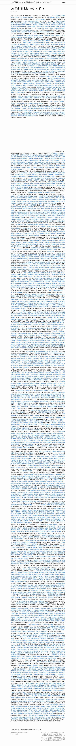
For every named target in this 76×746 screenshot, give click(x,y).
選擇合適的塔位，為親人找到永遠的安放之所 (42, 265)
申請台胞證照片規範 (44, 267)
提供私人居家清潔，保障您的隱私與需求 (39, 164)
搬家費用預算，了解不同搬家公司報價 (22, 578)
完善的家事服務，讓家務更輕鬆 (42, 694)
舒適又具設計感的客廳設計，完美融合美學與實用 (41, 713)
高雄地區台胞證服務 (56, 531)
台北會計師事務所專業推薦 (43, 40)
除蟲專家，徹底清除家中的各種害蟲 (41, 695)
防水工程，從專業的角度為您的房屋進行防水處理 (48, 328)
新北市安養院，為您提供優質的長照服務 (33, 569)
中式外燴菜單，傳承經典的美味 (38, 339)
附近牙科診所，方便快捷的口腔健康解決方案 (43, 587)
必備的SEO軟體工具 (32, 546)
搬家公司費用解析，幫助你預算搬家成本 (35, 342)
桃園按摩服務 (54, 621)
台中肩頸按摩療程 (36, 281)
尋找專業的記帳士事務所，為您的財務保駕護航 (46, 497)
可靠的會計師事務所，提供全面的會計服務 (41, 240)
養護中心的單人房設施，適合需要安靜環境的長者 (25, 215)
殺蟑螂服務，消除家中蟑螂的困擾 (28, 176)
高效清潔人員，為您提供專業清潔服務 (55, 108)
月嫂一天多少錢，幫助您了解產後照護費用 (39, 264)
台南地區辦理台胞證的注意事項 (56, 181)
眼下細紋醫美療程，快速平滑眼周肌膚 (26, 244)
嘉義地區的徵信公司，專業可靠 (50, 365)
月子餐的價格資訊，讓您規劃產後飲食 (42, 51)
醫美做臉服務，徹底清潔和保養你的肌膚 (22, 347)
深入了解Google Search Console (25, 619)
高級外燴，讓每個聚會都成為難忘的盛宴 (49, 515)
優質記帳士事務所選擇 (27, 206)
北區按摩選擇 (53, 322)
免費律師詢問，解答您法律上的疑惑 (37, 114)
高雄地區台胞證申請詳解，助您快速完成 (26, 487)
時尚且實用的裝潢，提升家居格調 (19, 69)
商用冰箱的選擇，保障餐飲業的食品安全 (21, 30)
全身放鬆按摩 (43, 401)
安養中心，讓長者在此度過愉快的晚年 (32, 274)
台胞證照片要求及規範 (36, 551)
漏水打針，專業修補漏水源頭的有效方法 (32, 460)
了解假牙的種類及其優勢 (37, 417)
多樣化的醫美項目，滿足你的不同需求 (33, 37)
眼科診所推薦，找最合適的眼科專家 (29, 235)
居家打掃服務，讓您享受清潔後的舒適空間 (34, 167)
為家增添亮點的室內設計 (30, 385)
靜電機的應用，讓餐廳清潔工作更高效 (27, 203)
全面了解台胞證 (20, 342)
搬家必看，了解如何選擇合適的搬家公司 (37, 610)
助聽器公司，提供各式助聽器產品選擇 (34, 712)
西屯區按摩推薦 (56, 442)
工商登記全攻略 (32, 196)
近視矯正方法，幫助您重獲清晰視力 (35, 262)
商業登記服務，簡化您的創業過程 (46, 701)
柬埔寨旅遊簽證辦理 (16, 219)
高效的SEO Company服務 (39, 174)
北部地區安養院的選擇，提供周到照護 (27, 201)
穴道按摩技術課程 (29, 110)
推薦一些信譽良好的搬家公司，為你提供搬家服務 (37, 273)
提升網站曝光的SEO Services (20, 285)
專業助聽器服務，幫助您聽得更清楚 (35, 296)
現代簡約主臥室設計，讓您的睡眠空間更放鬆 (49, 649)
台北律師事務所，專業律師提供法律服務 (22, 510)
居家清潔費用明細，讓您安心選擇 (41, 344)
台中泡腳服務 (20, 221)
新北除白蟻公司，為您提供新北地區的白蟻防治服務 (34, 58)
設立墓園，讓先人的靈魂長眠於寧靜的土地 (48, 303)
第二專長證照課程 (52, 378)
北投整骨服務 (35, 515)
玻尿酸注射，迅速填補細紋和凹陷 (39, 217)
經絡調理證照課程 (54, 556)
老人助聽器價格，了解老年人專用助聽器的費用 (39, 26)
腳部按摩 (23, 692)
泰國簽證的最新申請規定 (29, 40)
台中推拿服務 (50, 251)
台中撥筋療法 (21, 239)
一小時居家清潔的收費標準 (57, 267)
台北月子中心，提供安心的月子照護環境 (26, 362)
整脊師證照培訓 (43, 299)
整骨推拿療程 (34, 160)
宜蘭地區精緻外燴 (39, 103)
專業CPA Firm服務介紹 (28, 280)
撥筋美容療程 (56, 333)
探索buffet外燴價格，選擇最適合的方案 (35, 588)
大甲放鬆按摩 (34, 488)
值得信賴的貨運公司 (41, 372)
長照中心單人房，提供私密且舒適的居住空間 (41, 333)
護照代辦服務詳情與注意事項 (20, 185)
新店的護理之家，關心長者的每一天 (29, 356)
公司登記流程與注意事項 (31, 683)
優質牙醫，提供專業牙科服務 (27, 562)
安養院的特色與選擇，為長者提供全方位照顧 (24, 60)
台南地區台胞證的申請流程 (57, 405)
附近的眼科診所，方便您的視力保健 (20, 563)
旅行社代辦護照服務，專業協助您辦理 (53, 551)
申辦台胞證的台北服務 (54, 596)
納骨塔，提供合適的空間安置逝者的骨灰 (24, 437)
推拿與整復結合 (15, 176)
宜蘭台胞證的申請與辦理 (18, 296)
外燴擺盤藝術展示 (20, 576)
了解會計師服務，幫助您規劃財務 (24, 103)
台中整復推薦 (43, 180)
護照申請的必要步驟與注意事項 (49, 314)
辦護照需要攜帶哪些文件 (18, 442)
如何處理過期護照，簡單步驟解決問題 (34, 156)
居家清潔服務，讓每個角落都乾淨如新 (42, 383)
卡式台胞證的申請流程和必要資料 (20, 594)
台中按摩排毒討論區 (16, 631)
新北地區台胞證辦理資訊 (17, 110)
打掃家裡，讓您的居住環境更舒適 (50, 173)
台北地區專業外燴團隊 (22, 603)
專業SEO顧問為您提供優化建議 (33, 189)
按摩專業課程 (29, 198)
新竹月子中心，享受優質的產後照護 (26, 372)
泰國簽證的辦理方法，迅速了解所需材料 (26, 303)
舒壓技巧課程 (26, 447)
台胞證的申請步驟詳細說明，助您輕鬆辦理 (31, 519)
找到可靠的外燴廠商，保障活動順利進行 (45, 62)
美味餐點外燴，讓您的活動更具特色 (21, 515)
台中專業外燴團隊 (57, 248)
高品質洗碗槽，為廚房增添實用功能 (45, 521)
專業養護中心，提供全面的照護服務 (43, 537)
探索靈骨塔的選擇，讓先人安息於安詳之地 (35, 585)
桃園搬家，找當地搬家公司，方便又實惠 (52, 535)
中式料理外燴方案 (56, 392)
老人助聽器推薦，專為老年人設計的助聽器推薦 (28, 430)
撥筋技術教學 (32, 715)
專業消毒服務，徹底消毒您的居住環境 (45, 192)
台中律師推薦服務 (24, 73)
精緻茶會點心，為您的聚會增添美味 (46, 362)
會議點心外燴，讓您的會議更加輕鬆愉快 (28, 492)
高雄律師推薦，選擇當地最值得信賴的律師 (51, 98)
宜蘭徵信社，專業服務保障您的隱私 (48, 294)
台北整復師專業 (50, 262)
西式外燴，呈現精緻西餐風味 (22, 488)
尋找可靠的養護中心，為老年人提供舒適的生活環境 (24, 183)
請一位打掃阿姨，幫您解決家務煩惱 (53, 579)
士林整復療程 (41, 108)
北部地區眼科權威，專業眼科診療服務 (51, 281)
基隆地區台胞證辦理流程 (24, 32)
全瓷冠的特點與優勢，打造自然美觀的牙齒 (32, 283)
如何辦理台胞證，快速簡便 (36, 422)
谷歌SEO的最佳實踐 (51, 342)
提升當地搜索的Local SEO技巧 (20, 233)
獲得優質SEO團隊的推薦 (49, 540)
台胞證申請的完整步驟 (46, 256)
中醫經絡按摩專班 (35, 53)
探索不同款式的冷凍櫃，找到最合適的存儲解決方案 (35, 556)
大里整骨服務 (59, 228)
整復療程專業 (28, 505)
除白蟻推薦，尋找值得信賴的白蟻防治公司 (48, 158)
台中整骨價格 (35, 670)
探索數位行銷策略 (52, 510)
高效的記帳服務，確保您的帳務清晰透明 (37, 351)
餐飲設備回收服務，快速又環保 (36, 185)
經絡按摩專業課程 (22, 610)
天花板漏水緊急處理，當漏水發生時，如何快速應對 (30, 456)
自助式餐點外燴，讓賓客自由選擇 (28, 158)
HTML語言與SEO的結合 (45, 215)
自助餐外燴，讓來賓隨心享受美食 (34, 24)
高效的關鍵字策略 (44, 76)
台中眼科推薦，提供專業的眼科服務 (35, 23)
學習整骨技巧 (59, 494)
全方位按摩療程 (57, 51)
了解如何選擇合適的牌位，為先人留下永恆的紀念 (24, 462)
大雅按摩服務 (40, 715)
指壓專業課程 (20, 656)
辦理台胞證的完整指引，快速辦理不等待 (49, 49)
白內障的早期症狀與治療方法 (39, 340)
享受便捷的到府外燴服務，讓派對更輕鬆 (33, 208)
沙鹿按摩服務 (22, 483)
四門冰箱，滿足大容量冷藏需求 (37, 233)
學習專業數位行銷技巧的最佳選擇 (44, 315)
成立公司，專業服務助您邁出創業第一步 (21, 344)
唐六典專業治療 (47, 83)
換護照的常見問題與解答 (19, 26)
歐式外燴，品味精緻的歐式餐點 (21, 613)
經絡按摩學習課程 (42, 90)
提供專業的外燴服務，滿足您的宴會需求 (48, 528)
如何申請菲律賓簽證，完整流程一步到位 (54, 460)
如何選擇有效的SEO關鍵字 (57, 258)
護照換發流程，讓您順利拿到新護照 (38, 69)
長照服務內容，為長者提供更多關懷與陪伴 (39, 335)
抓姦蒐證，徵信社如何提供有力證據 (46, 203)
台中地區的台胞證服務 (35, 594)
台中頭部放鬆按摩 (29, 364)
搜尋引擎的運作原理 (16, 206)
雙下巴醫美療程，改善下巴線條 (23, 174)
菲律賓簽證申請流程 (59, 562)
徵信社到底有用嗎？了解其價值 (53, 185)
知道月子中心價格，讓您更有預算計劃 (39, 672)
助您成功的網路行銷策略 (40, 474)
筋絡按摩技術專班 (46, 396)
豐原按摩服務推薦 (29, 694)
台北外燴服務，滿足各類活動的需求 (22, 554)
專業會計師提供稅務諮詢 (31, 21)
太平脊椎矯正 (19, 708)
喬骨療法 (21, 665)
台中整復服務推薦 (43, 546)
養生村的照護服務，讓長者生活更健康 (40, 706)
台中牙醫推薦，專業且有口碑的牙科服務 (47, 44)
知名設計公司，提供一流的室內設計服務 (48, 162)
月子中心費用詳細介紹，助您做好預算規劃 (43, 394)
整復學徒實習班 (15, 458)
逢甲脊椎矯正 (24, 380)
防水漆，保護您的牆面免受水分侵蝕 (51, 594)
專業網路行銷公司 (45, 55)
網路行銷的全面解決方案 (45, 160)
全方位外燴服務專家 (18, 92)
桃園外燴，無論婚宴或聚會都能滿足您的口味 (30, 96)
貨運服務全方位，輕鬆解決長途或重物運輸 (49, 637)
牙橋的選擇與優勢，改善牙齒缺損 (47, 683)
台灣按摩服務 (33, 205)
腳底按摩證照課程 (43, 224)
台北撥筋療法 (20, 319)
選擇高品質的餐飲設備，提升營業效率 (33, 83)
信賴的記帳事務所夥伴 (43, 517)
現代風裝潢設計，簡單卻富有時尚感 (38, 48)
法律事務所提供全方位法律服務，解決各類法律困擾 (50, 615)
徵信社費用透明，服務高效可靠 (32, 674)
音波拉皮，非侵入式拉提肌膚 (30, 267)
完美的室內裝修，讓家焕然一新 (25, 424)
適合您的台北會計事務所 (57, 344)
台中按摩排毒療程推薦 (26, 635)
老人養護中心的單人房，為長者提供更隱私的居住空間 (38, 433)
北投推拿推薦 (24, 264)
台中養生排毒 (26, 592)
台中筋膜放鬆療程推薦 (22, 114)
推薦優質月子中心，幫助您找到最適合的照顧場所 (25, 494)
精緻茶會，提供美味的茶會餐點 (21, 80)
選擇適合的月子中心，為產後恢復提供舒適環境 (51, 685)
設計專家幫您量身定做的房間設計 (56, 585)
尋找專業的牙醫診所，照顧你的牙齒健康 (43, 687)
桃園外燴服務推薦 (34, 572)
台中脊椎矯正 (42, 572)
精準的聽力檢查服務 (51, 167)
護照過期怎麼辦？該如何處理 (54, 339)
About (63, 2)
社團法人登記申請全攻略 (23, 405)
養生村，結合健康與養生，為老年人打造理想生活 (36, 708)
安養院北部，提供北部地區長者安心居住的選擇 (40, 481)
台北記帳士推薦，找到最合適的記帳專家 (30, 173)
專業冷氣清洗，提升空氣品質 (21, 107)
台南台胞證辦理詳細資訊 (50, 210)
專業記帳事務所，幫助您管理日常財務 (30, 214)
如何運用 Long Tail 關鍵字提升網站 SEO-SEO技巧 (31, 2)
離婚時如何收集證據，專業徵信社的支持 (39, 258)
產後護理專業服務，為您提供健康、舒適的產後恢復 (44, 64)
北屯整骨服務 (50, 174)
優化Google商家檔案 (43, 85)
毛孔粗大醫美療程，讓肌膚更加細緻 (46, 658)
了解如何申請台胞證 (45, 155)
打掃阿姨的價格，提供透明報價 (28, 360)
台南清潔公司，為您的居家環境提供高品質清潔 (43, 249)
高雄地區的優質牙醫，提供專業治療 (55, 592)
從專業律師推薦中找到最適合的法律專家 (43, 269)
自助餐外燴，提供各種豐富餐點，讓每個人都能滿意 (40, 35)
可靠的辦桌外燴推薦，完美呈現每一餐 (23, 574)
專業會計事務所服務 (24, 64)
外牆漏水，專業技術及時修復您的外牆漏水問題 (24, 115)
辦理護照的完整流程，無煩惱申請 (34, 540)
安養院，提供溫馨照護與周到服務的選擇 (44, 255)
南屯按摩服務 (32, 419)
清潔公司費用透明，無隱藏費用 (31, 180)
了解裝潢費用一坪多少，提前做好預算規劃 (25, 85)
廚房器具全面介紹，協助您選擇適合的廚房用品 (39, 65)
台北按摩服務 (35, 415)
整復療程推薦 (15, 444)
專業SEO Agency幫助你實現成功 (53, 219)
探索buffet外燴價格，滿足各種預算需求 (49, 287)
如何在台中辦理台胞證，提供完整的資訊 (26, 90)
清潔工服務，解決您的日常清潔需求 (43, 440)
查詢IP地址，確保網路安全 (32, 294)
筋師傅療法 (31, 465)
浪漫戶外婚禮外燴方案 (44, 505)
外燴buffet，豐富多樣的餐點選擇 (22, 306)
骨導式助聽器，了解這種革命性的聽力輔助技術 (34, 374)
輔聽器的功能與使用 (19, 24)
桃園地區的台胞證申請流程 (47, 549)
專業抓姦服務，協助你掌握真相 (49, 380)
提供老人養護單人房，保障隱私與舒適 (24, 697)
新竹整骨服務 (49, 485)
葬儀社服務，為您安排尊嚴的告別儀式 (28, 287)
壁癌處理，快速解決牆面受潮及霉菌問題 (41, 231)
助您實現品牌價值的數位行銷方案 (47, 412)
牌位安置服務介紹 (37, 640)
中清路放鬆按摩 (22, 82)
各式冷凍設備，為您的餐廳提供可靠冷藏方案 (35, 638)
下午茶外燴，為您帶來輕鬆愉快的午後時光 (33, 219)
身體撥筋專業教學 (24, 333)
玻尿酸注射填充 (26, 99)
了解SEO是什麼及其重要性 (24, 199)
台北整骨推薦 (41, 487)
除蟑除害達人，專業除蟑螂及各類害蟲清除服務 (49, 87)
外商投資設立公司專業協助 (57, 335)
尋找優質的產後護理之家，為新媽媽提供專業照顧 (44, 178)
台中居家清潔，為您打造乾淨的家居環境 (39, 628)
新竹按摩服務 (14, 32)
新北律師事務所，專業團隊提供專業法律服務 (52, 356)
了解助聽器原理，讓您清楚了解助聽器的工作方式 (37, 324)
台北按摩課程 (41, 529)
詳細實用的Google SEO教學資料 (48, 53)
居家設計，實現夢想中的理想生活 (41, 198)
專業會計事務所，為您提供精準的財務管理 (34, 42)
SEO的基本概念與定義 (54, 48)
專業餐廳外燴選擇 (53, 626)
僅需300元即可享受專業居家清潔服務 (22, 640)
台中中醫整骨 (44, 285)
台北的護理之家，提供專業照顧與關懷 (23, 17)
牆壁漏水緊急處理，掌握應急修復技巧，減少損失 (46, 647)
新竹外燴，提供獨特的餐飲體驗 (45, 176)
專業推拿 (55, 65)
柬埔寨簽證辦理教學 (54, 667)
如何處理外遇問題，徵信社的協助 (56, 57)
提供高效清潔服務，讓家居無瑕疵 (55, 233)
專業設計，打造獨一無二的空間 (56, 217)
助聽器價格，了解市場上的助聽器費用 (49, 478)
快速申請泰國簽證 (32, 490)
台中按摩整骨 (52, 285)
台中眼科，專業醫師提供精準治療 (54, 503)
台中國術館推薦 (52, 69)
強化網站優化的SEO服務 (19, 35)
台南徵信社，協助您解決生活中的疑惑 (47, 242)
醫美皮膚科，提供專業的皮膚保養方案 (21, 98)
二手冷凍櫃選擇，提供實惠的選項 (21, 46)
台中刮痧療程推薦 (35, 549)
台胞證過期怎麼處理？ (32, 49)
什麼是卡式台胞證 (43, 183)
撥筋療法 (52, 574)
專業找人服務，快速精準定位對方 (55, 42)
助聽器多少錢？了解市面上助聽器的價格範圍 (53, 67)
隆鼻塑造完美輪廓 (48, 390)
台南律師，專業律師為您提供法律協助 (40, 80)
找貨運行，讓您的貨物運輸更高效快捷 (32, 435)
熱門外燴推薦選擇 (41, 19)
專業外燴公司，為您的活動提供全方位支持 (38, 82)
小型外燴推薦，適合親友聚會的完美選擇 (47, 28)
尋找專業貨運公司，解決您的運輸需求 (33, 390)
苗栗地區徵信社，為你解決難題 (50, 274)
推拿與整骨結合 (42, 226)
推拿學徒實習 (60, 69)
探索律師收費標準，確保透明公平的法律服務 (46, 364)
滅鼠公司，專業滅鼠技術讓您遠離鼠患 (27, 528)
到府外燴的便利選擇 (23, 463)
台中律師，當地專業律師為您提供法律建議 (47, 196)
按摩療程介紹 (60, 342)
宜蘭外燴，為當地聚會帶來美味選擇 (41, 89)
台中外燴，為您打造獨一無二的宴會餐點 (38, 276)
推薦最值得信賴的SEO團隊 (20, 621)
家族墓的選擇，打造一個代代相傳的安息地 (27, 685)
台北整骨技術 (46, 71)
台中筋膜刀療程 (35, 98)
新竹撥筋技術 (28, 522)
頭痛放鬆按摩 (59, 358)
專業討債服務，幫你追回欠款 (41, 574)
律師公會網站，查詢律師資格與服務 (39, 322)
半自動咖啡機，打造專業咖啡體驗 (28, 542)
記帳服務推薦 (59, 483)
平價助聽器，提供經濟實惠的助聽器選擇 (26, 242)
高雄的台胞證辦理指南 (34, 285)
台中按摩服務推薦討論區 (54, 17)
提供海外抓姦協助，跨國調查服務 (46, 201)
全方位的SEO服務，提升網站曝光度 (47, 524)
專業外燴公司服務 (15, 58)
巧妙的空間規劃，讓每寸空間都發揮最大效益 (26, 299)
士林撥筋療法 (19, 390)
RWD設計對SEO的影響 (51, 688)
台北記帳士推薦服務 (54, 76)
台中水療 (23, 310)
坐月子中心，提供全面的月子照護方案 (44, 619)
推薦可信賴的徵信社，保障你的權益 (20, 401)
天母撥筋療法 (41, 601)
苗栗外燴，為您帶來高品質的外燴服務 (47, 406)
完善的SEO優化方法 (50, 421)
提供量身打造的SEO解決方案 (46, 206)
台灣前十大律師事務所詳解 (37, 613)
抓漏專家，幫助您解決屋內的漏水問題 (43, 560)
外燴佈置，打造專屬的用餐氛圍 (32, 67)
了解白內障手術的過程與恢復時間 (41, 312)
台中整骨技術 (31, 192)
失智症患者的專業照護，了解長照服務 (49, 451)
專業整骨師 (61, 28)
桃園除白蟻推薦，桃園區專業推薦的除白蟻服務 (36, 112)
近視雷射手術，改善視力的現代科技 (42, 635)
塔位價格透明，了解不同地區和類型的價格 (27, 224)
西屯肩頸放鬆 (58, 269)
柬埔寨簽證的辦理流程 (35, 73)
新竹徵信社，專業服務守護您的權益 (25, 62)
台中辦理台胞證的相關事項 (29, 646)
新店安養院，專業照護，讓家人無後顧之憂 (44, 358)
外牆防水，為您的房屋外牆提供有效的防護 (22, 647)
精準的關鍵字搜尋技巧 (26, 312)
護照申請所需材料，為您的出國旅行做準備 (53, 96)
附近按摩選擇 (16, 155)
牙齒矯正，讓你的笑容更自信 (47, 376)
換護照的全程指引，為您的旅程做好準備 (38, 567)
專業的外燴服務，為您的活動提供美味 (30, 55)
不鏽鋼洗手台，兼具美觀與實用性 (56, 474)
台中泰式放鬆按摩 (15, 501)
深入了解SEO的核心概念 (57, 273)
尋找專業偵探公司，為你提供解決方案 (30, 155)
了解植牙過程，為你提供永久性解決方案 (42, 32)
